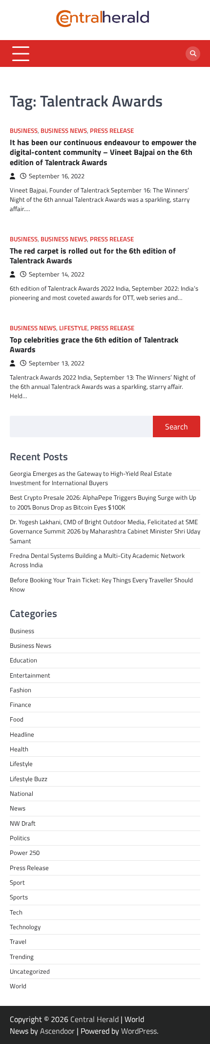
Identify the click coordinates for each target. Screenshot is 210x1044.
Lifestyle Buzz (28, 779)
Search (176, 426)
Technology (25, 927)
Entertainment (30, 675)
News (17, 808)
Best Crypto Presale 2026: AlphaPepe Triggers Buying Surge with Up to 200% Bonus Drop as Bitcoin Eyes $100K (103, 501)
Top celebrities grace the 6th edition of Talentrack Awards (94, 345)
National (21, 793)
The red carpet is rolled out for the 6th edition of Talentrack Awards (93, 256)
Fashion (20, 690)
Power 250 (25, 852)
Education (23, 660)
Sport (17, 882)
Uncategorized (30, 971)
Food (16, 719)
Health (19, 749)
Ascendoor (57, 1031)
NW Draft (23, 823)
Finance (20, 704)
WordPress (139, 1031)
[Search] (193, 53)
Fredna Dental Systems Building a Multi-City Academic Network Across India (97, 560)
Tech (16, 912)
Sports (19, 897)
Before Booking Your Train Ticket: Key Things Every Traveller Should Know (101, 584)
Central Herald (94, 1019)
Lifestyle (73, 328)
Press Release (112, 130)
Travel (18, 941)
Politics (20, 838)
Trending (22, 956)
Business (24, 130)
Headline (22, 734)
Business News (64, 130)
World (18, 986)
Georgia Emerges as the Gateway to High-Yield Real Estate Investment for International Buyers (91, 478)
